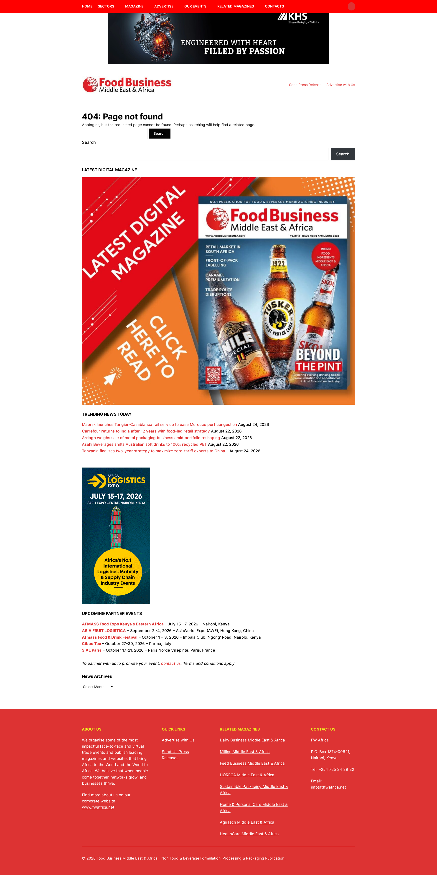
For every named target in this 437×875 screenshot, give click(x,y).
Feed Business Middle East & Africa (252, 763)
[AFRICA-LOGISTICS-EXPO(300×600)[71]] (116, 601)
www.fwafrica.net (98, 807)
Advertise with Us (340, 85)
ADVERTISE (163, 6)
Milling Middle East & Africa (245, 751)
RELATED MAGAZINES (235, 6)
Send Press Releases (306, 85)
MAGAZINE (134, 6)
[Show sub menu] (117, 6)
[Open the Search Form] (351, 6)
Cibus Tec (91, 643)
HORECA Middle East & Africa (247, 775)
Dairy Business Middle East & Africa (252, 740)
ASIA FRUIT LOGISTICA (104, 630)
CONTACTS (274, 6)
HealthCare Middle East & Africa (249, 834)
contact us (171, 663)
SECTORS (106, 6)
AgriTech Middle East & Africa (247, 822)
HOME (87, 6)
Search (89, 142)
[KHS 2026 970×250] (218, 61)
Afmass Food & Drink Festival (109, 637)
